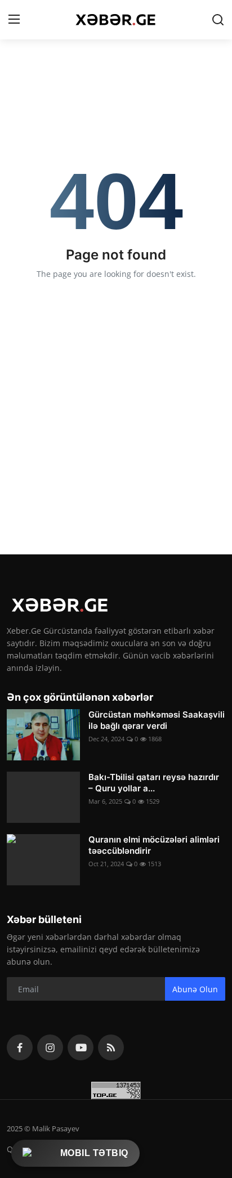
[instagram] (50, 1047)
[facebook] (20, 1047)
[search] (218, 19)
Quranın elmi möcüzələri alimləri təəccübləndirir (154, 845)
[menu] (14, 19)
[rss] (111, 1047)
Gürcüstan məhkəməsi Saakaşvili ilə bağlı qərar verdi (156, 720)
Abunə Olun (195, 989)
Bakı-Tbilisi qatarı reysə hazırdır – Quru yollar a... (153, 783)
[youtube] (80, 1047)
